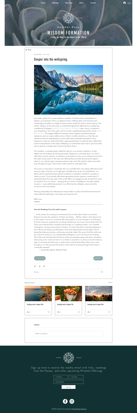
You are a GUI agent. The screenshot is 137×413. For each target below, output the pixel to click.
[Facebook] (65, 401)
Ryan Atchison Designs (79, 409)
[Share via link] (44, 266)
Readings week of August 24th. (35, 304)
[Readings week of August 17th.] (68, 293)
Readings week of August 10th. (96, 304)
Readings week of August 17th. (65, 304)
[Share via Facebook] (35, 266)
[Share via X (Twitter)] (39, 266)
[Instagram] (71, 401)
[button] (55, 3)
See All (110, 282)
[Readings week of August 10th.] (98, 293)
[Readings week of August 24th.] (38, 293)
